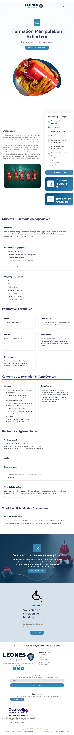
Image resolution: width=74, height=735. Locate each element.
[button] (60, 6)
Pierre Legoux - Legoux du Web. (46, 729)
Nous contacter (13, 471)
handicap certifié (29, 624)
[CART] (64, 6)
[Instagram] (14, 668)
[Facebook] (18, 668)
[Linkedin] (22, 668)
